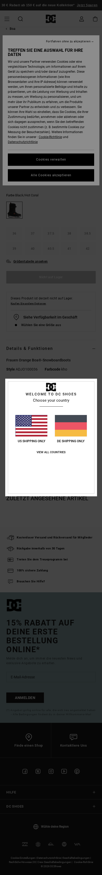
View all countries (51, 452)
